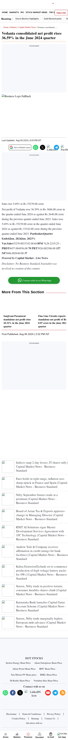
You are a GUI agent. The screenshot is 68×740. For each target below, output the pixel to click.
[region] (34, 69)
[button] (35, 147)
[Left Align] (3, 5)
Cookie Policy (18, 718)
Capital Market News (27, 27)
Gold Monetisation (53, 19)
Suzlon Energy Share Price (18, 662)
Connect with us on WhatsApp (36, 280)
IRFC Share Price (47, 668)
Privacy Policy (54, 713)
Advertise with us (34, 723)
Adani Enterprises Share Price (48, 662)
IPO (22, 12)
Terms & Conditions (31, 713)
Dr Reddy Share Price (20, 680)
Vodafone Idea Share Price (46, 680)
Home (5, 12)
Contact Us (50, 718)
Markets (14, 12)
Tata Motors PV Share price (23, 674)
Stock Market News (36, 12)
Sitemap (35, 718)
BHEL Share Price (48, 674)
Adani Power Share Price (24, 668)
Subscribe (61, 12)
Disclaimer (11, 713)
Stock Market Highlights (27, 19)
